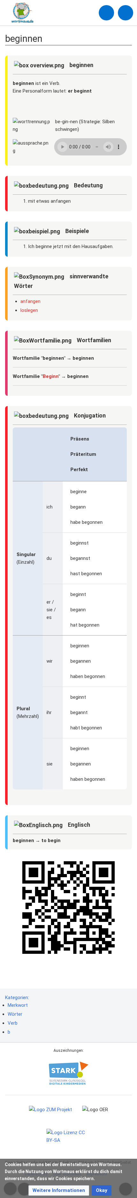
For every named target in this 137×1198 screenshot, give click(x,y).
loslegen (29, 310)
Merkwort (18, 1005)
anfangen (30, 301)
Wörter (15, 1014)
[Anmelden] (106, 12)
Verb (13, 1023)
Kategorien (16, 997)
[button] (58, 1190)
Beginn (50, 376)
